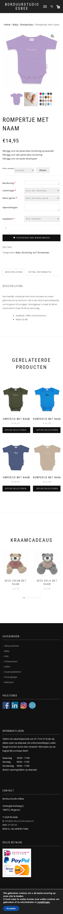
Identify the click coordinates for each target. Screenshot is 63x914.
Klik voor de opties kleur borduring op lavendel (28, 150)
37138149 (12, 824)
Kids (6, 656)
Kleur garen (10, 197)
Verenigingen (10, 676)
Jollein (7, 666)
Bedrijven (9, 682)
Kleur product (8, 168)
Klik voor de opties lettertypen (20, 158)
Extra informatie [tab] (39, 272)
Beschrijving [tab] (14, 272)
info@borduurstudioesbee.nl (19, 820)
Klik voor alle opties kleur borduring (22, 154)
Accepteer (11, 908)
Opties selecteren (16, 430)
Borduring (9, 183)
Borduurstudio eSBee (22, 7)
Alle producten (11, 645)
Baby (15, 24)
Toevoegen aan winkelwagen (33, 238)
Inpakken (9, 218)
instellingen (43, 902)
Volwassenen (10, 661)
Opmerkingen (10, 207)
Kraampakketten (12, 671)
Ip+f (35, 252)
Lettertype (9, 190)
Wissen (42, 170)
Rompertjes (26, 24)
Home (7, 24)
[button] (52, 36)
